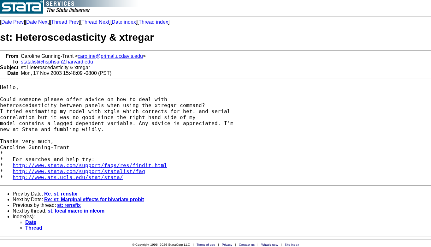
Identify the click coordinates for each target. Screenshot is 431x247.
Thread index (153, 22)
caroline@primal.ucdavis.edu (110, 56)
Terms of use (206, 244)
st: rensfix (69, 205)
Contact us (247, 244)
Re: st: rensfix (60, 193)
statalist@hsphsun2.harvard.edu (57, 61)
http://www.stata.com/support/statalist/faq (79, 171)
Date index (124, 22)
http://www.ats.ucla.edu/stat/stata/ (68, 177)
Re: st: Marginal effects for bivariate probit (94, 199)
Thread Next (95, 22)
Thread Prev (65, 22)
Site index (292, 244)
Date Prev (12, 22)
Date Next (37, 22)
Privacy (227, 244)
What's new (269, 244)
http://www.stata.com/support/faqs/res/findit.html (90, 165)
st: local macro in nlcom (76, 211)
